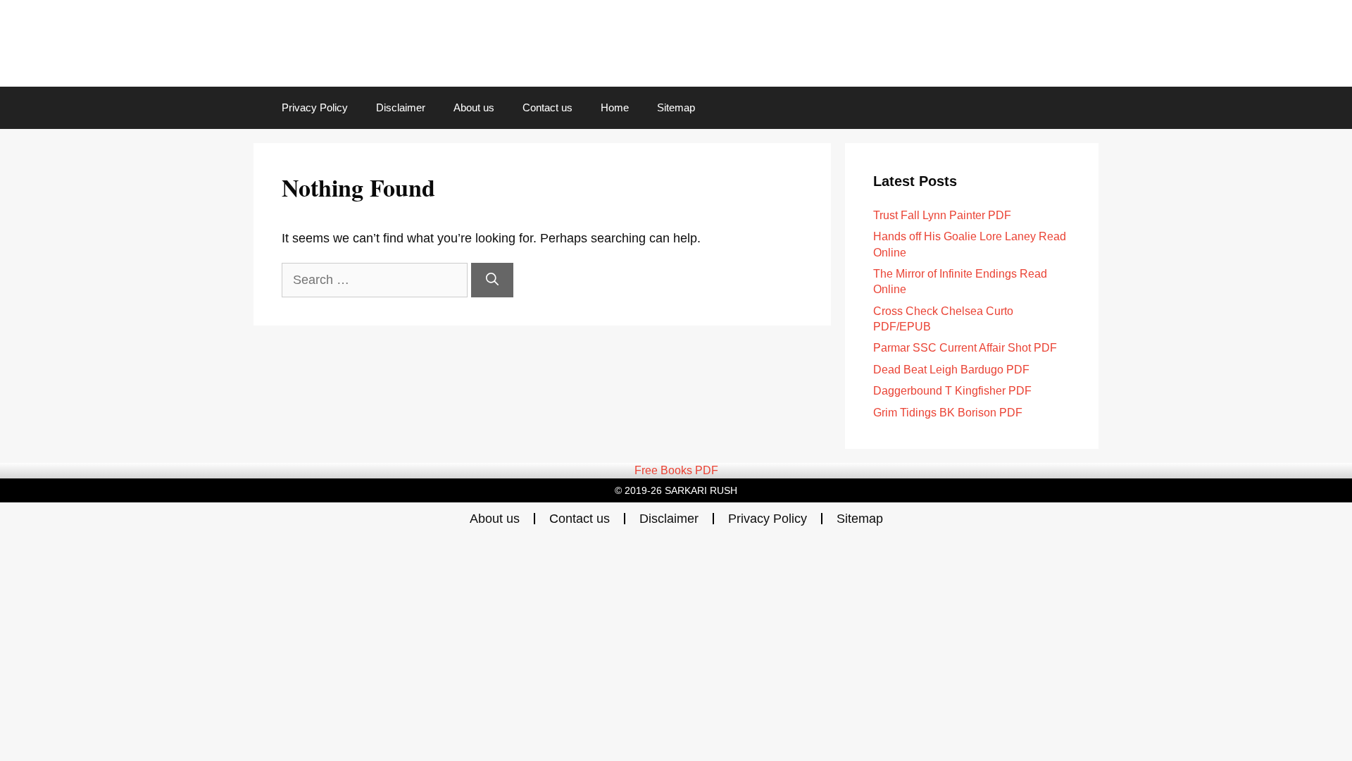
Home (615, 107)
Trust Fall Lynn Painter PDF (942, 215)
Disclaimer (400, 107)
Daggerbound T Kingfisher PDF (952, 391)
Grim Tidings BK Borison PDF (947, 413)
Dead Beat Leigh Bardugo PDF (951, 370)
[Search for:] (376, 280)
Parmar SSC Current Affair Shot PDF (965, 348)
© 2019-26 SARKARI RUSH (676, 490)
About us (473, 107)
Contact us (547, 107)
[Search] (492, 280)
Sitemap (676, 107)
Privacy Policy (315, 107)
